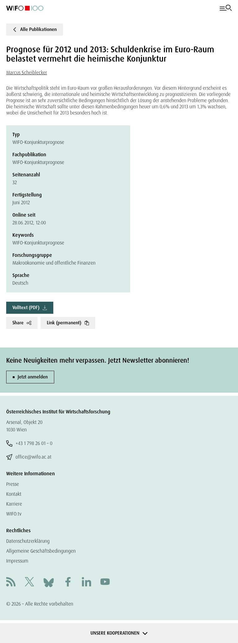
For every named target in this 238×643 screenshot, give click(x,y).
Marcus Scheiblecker (26, 72)
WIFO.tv (14, 514)
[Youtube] (105, 582)
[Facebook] (68, 582)
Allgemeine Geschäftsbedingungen (41, 551)
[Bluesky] (48, 582)
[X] (29, 582)
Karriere (14, 504)
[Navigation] (226, 8)
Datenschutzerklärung (28, 541)
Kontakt (13, 494)
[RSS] (10, 582)
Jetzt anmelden (33, 377)
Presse (12, 484)
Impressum (17, 561)
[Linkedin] (86, 582)
